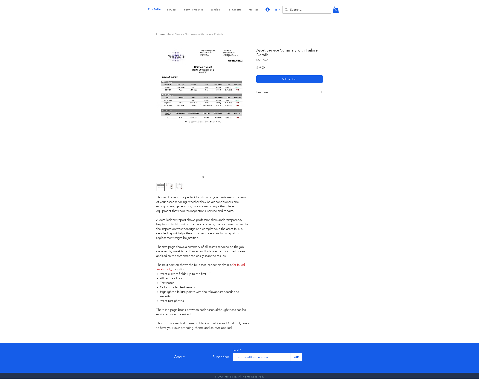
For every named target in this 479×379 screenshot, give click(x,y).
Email (236, 350)
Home (160, 34)
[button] (336, 9)
